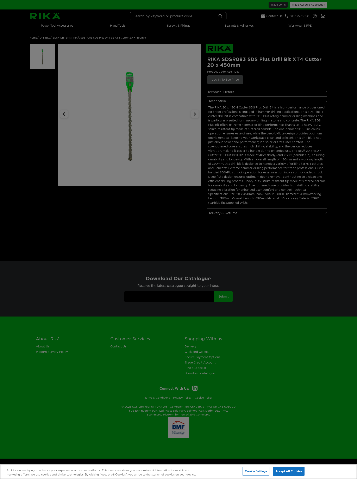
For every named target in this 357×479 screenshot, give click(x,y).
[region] (178, 471)
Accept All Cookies (288, 471)
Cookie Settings (256, 471)
